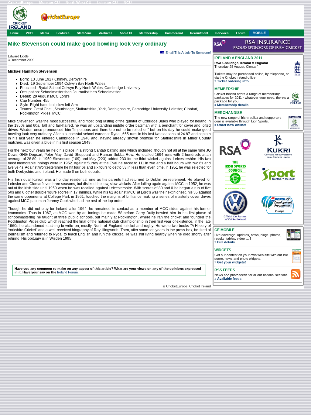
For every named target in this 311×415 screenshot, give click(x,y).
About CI (126, 33)
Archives (105, 33)
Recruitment (199, 33)
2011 (29, 33)
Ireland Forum (67, 272)
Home (14, 33)
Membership (148, 33)
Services (222, 33)
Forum (240, 33)
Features (63, 33)
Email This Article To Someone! (188, 52)
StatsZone (84, 33)
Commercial (174, 33)
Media (44, 33)
